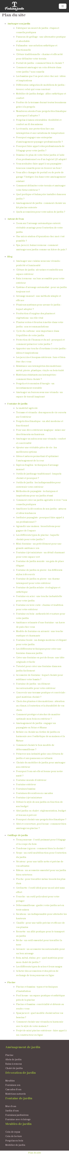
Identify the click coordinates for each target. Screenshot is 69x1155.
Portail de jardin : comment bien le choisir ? (40, 63)
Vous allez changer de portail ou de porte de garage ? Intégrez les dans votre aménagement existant (41, 177)
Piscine (11, 982)
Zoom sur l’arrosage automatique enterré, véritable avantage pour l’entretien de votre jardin (39, 228)
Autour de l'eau (15, 218)
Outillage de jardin (17, 835)
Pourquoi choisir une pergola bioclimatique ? (41, 819)
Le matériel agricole (27, 408)
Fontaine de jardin (17, 403)
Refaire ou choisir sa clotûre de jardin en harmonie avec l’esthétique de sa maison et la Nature (40, 736)
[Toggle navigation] (62, 6)
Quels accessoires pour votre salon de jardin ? (40, 211)
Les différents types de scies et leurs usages (39, 966)
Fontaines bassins (25, 788)
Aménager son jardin (18, 23)
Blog (9, 256)
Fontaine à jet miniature (29, 797)
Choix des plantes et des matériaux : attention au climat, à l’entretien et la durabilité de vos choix (40, 706)
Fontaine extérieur (26, 784)
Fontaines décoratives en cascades (34, 793)
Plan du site (34, 1152)
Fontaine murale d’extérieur (31, 780)
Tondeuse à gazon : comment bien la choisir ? (40, 848)
